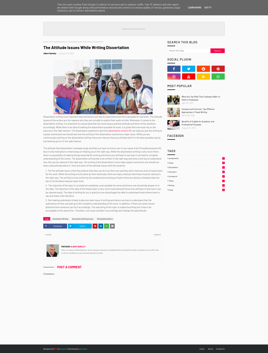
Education (196, 172)
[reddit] (203, 69)
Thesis (196, 181)
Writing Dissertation (58, 41)
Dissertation (196, 167)
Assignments (196, 158)
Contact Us (220, 349)
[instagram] (174, 76)
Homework (196, 176)
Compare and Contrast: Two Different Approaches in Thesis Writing (198, 110)
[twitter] (188, 69)
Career (196, 163)
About (210, 349)
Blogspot (63, 349)
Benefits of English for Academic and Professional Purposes (198, 123)
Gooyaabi (83, 349)
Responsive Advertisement (134, 29)
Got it (208, 7)
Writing (196, 185)
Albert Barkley (49, 53)
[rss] (203, 76)
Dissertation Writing (60, 219)
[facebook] (174, 69)
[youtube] (188, 76)
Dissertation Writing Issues (82, 219)
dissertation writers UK (120, 130)
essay (196, 190)
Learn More (194, 7)
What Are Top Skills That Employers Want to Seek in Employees (201, 98)
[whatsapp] (218, 76)
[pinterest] (218, 69)
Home (45, 41)
